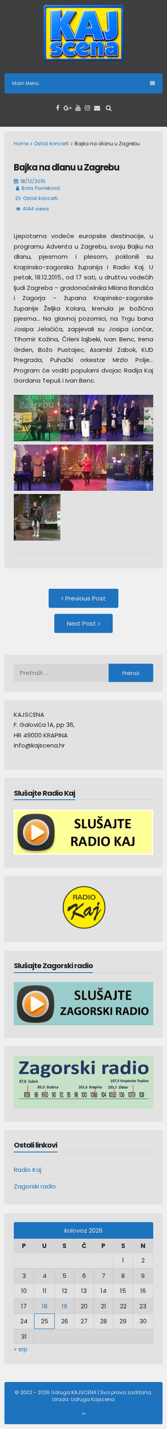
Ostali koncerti (51, 143)
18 (44, 1306)
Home (21, 143)
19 (64, 1306)
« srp (21, 1349)
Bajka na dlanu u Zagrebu (66, 167)
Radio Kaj (27, 1169)
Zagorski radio (35, 1186)
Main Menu (25, 83)
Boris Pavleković (40, 188)
